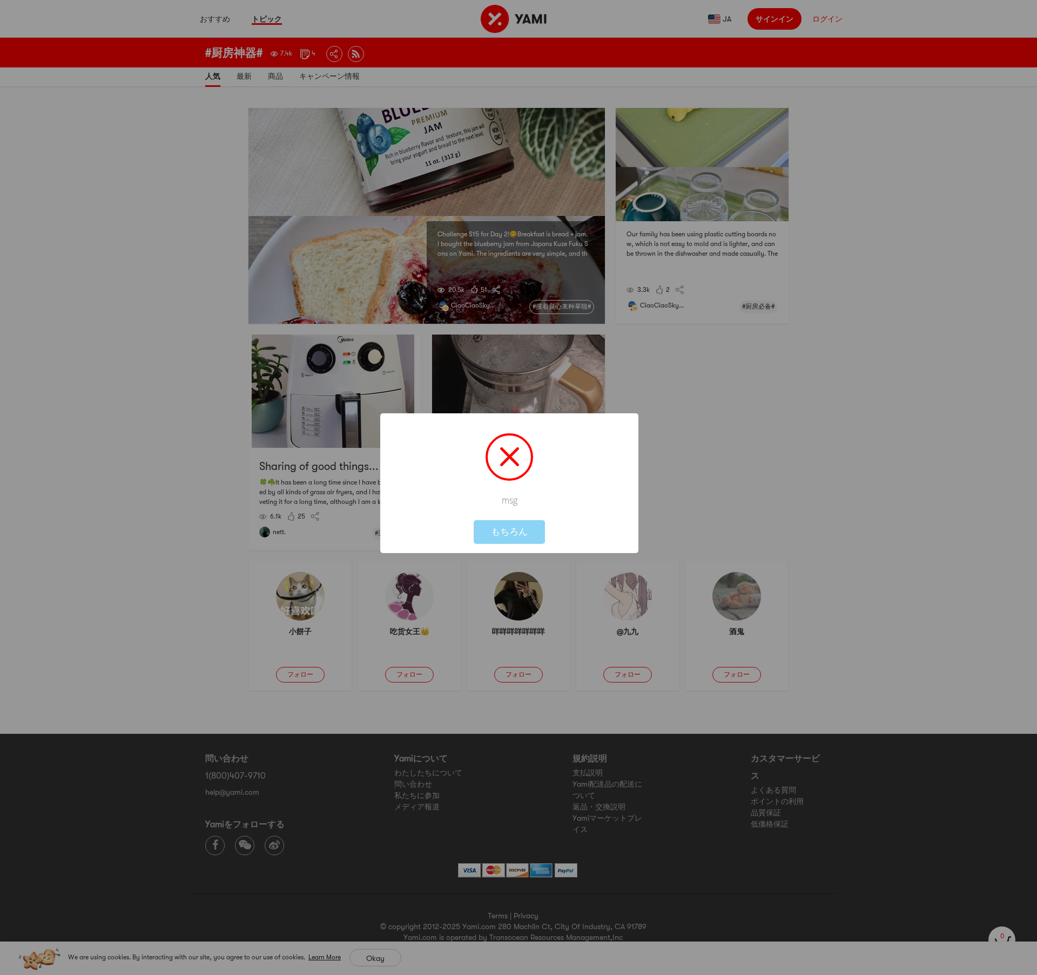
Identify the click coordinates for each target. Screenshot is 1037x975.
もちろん (509, 532)
